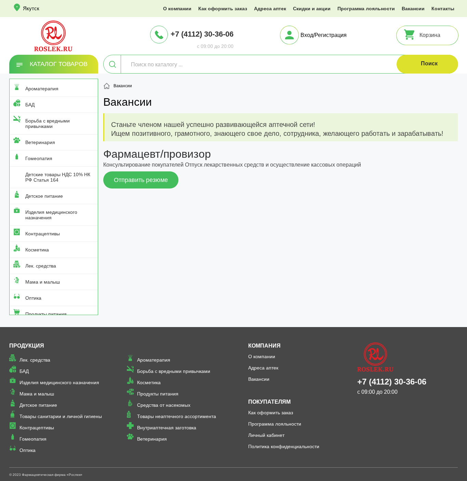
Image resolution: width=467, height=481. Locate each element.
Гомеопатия (38, 158)
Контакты (442, 8)
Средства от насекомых (163, 405)
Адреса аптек (270, 8)
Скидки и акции (312, 8)
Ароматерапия (41, 88)
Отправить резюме (141, 180)
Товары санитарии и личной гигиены (60, 416)
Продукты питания (46, 314)
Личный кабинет (266, 435)
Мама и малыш (42, 282)
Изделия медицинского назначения (51, 214)
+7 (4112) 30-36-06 (202, 34)
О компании (177, 8)
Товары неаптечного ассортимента (176, 416)
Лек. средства (40, 266)
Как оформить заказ (222, 8)
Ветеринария (40, 142)
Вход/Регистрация (324, 35)
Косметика (37, 249)
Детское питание (44, 196)
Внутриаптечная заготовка (166, 427)
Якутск (31, 8)
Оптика (33, 298)
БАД (30, 104)
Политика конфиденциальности (283, 446)
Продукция (26, 346)
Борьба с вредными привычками (47, 123)
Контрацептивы (42, 233)
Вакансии (413, 8)
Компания (264, 346)
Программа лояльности (366, 8)
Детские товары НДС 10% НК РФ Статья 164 (57, 177)
